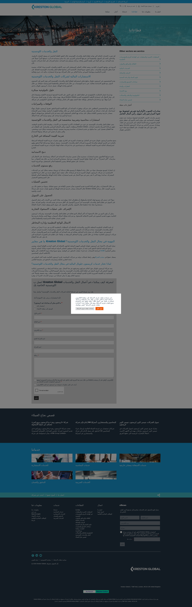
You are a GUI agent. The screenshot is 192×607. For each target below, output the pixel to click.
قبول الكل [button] (99, 308)
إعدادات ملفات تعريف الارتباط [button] (85, 308)
